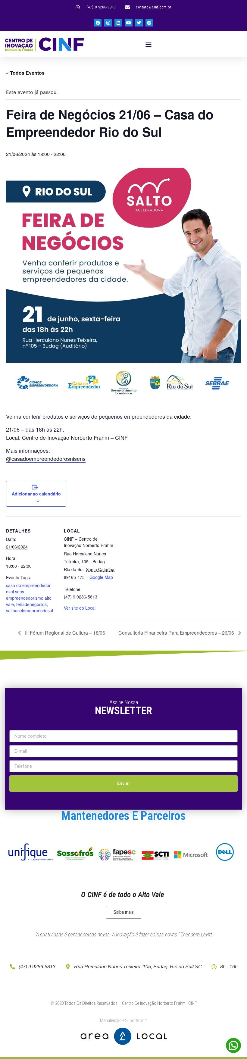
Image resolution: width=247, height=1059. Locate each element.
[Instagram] (108, 23)
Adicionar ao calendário (36, 494)
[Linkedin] (118, 23)
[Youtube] (129, 23)
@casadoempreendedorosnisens (46, 458)
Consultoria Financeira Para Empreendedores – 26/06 (176, 632)
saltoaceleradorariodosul (29, 611)
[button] (149, 44)
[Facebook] (98, 23)
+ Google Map (99, 577)
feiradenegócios (31, 604)
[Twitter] (139, 23)
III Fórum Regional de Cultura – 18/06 (64, 632)
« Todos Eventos (25, 72)
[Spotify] (149, 23)
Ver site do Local (79, 608)
